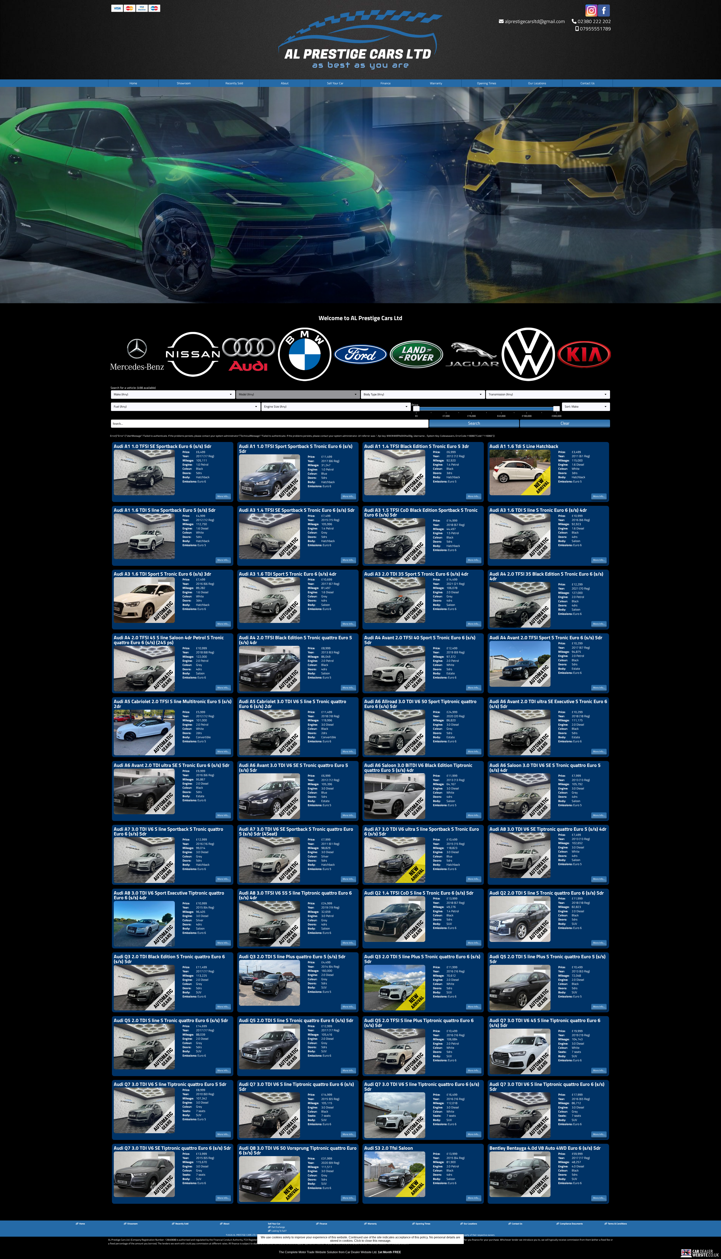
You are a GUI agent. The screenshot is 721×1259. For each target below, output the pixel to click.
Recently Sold (234, 83)
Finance (386, 83)
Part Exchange (278, 1227)
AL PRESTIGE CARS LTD (244, 1235)
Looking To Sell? (279, 1231)
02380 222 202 (594, 21)
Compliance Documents (571, 1223)
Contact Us (587, 83)
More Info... (223, 496)
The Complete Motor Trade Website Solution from (340, 1252)
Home (133, 83)
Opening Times (486, 83)
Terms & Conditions (617, 1223)
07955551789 (595, 28)
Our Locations (537, 83)
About (285, 83)
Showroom (184, 83)
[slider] (416, 408)
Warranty (436, 83)
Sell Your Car (335, 83)
